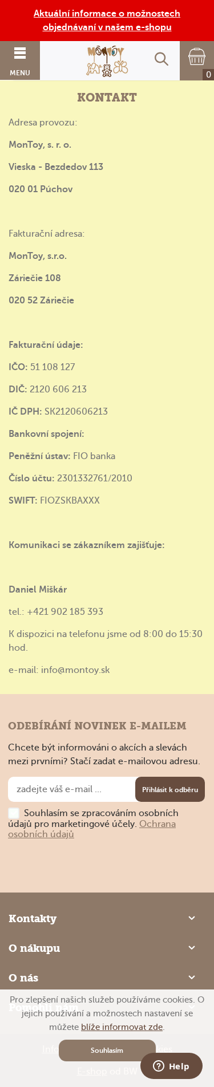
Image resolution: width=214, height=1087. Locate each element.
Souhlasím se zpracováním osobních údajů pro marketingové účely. (93, 823)
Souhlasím (107, 1050)
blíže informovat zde (122, 1027)
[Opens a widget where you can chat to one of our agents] (171, 1067)
